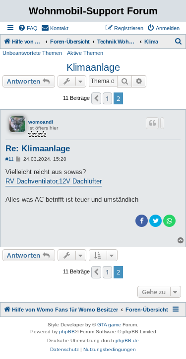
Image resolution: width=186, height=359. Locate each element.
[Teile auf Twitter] (155, 221)
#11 (9, 159)
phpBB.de (127, 340)
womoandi (40, 122)
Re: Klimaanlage (37, 148)
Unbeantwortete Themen (32, 53)
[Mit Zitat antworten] (152, 123)
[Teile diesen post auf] (162, 123)
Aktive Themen (85, 53)
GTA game (109, 324)
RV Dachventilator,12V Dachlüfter (53, 181)
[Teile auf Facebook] (141, 221)
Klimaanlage (93, 67)
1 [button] (107, 98)
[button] (96, 98)
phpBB (67, 331)
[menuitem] (28, 28)
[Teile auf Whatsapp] (169, 221)
